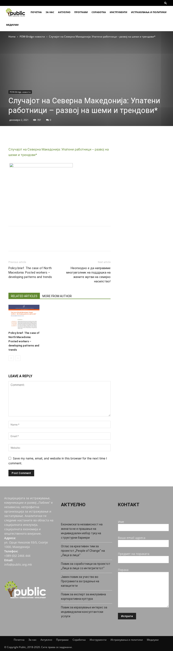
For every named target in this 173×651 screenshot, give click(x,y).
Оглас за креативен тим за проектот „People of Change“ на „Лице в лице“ (83, 551)
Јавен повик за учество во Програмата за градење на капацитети (80, 581)
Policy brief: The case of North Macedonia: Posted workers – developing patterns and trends (30, 272)
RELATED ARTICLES (24, 296)
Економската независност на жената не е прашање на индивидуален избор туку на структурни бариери (82, 531)
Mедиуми (12, 24)
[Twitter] (22, 134)
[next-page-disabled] (17, 358)
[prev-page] (11, 358)
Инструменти (118, 12)
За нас (50, 12)
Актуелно (64, 12)
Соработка (99, 12)
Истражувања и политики (148, 12)
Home (12, 36)
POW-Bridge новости (32, 36)
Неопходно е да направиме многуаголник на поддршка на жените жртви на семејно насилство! (88, 274)
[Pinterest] (32, 134)
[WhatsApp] (42, 134)
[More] (51, 134)
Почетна (36, 12)
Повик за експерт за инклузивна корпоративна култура (83, 596)
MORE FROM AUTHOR (57, 296)
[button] (165, 2)
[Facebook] (12, 134)
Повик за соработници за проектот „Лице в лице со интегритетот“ (85, 566)
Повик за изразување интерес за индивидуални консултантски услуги (84, 612)
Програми (81, 12)
